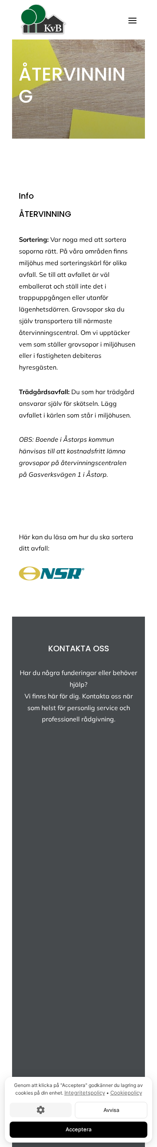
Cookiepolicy (126, 1092)
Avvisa (111, 1109)
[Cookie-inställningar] (41, 1110)
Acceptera (78, 1129)
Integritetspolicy (84, 1092)
